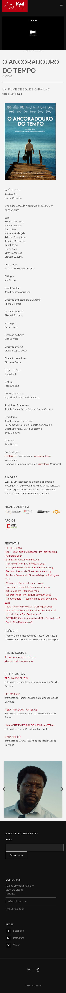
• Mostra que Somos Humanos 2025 (24, 583)
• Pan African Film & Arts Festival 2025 (25, 563)
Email (10, 839)
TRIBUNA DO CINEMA (17, 678)
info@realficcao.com (16, 901)
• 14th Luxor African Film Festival (22, 559)
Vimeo (16, 945)
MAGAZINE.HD (13, 737)
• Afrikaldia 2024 (13, 555)
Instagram (18, 937)
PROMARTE (11, 456)
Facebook (18, 930)
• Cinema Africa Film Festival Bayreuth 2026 (28, 594)
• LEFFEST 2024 (13, 548)
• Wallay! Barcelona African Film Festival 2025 (29, 567)
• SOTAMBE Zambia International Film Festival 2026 (32, 618)
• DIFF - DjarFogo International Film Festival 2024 (31, 551)
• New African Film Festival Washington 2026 (28, 606)
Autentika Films (42, 456)
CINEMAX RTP (12, 694)
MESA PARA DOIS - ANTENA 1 (21, 709)
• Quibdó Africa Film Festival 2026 (23, 614)
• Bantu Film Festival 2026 (19, 622)
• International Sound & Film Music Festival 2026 (30, 610)
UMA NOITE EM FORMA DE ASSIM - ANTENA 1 (30, 725)
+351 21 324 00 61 (15, 908)
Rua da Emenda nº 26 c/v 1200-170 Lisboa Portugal (20, 889)
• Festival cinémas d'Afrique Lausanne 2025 (28, 571)
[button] (33, 789)
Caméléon (43, 464)
